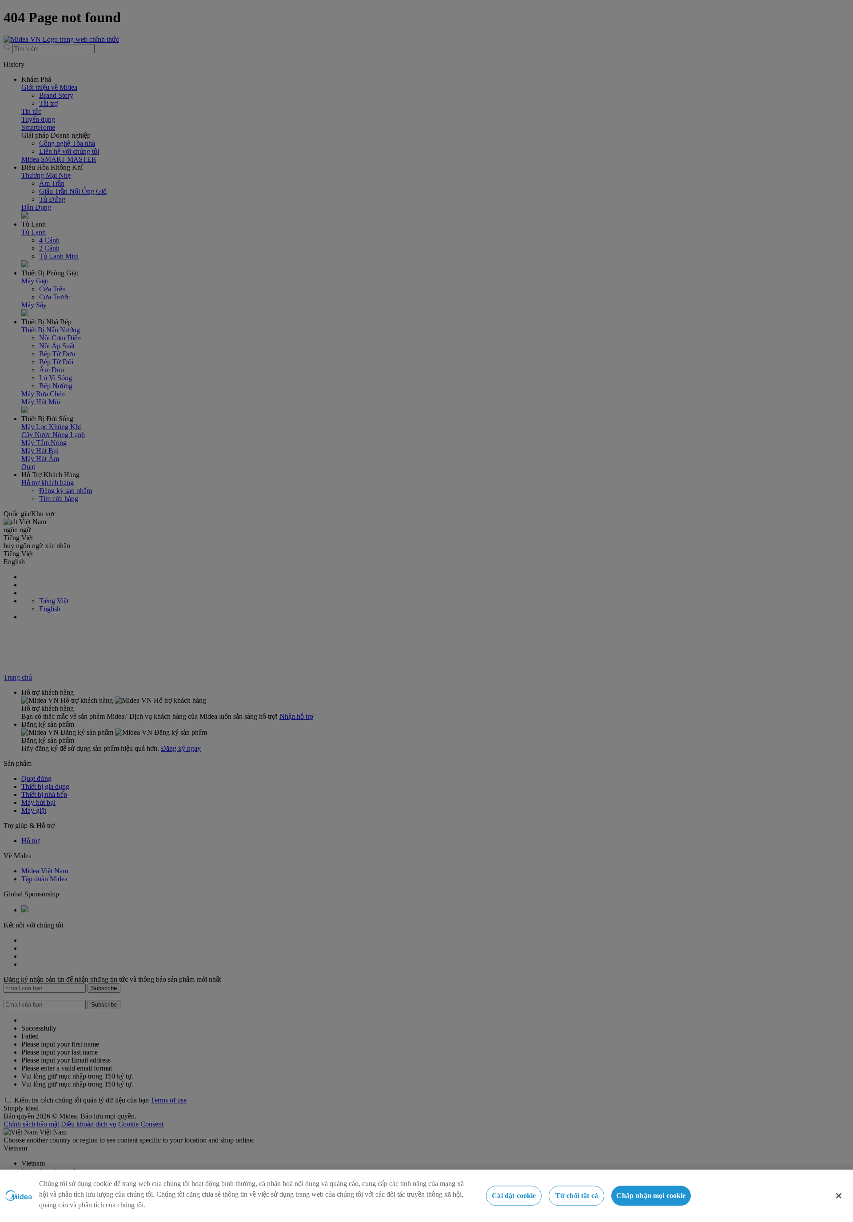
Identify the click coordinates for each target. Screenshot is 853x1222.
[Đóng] (839, 1196)
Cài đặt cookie (514, 1195)
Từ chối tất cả (576, 1195)
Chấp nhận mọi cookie (651, 1195)
